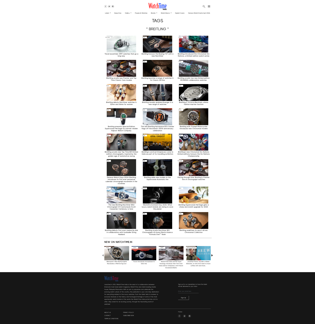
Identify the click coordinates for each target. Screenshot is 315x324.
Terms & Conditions (111, 318)
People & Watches (141, 13)
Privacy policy (128, 312)
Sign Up (183, 297)
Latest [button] (107, 13)
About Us (107, 312)
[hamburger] (209, 6)
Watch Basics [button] (165, 13)
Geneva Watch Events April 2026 (199, 13)
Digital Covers (179, 13)
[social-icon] (105, 6)
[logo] (157, 6)
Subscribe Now (128, 315)
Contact (107, 315)
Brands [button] (153, 13)
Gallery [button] (127, 13)
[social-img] (179, 316)
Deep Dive (117, 13)
